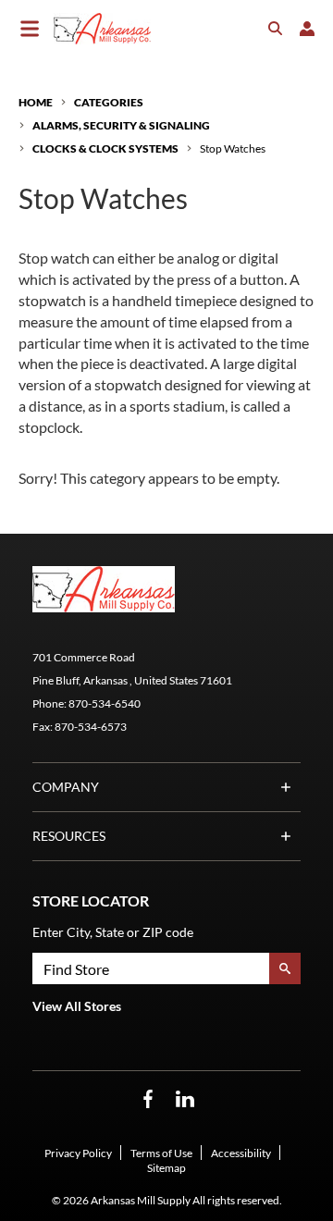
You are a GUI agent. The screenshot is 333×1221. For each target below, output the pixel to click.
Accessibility (241, 1153)
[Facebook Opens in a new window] (148, 1099)
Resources (68, 836)
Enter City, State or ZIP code (112, 932)
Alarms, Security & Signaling (121, 125)
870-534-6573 (91, 727)
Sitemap (166, 1168)
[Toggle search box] (275, 28)
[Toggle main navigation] (29, 29)
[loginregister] (307, 28)
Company (65, 787)
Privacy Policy (78, 1153)
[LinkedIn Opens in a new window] (185, 1099)
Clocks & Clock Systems (105, 148)
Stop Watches (232, 148)
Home (35, 102)
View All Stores (76, 1006)
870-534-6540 (104, 703)
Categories (108, 102)
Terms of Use (161, 1153)
